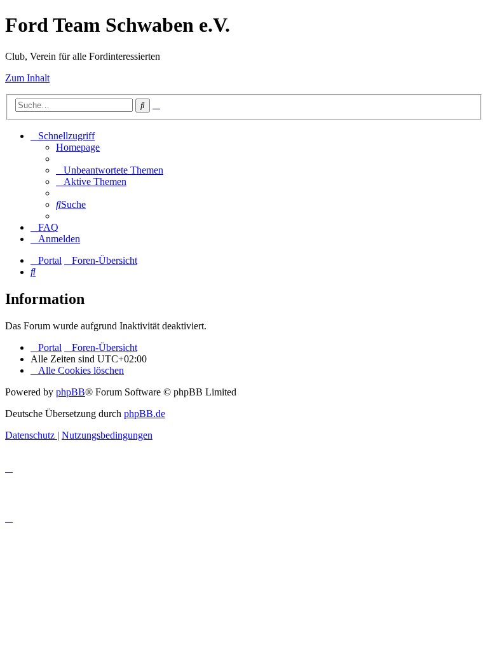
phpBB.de (144, 413)
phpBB (70, 392)
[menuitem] (78, 147)
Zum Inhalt (27, 77)
